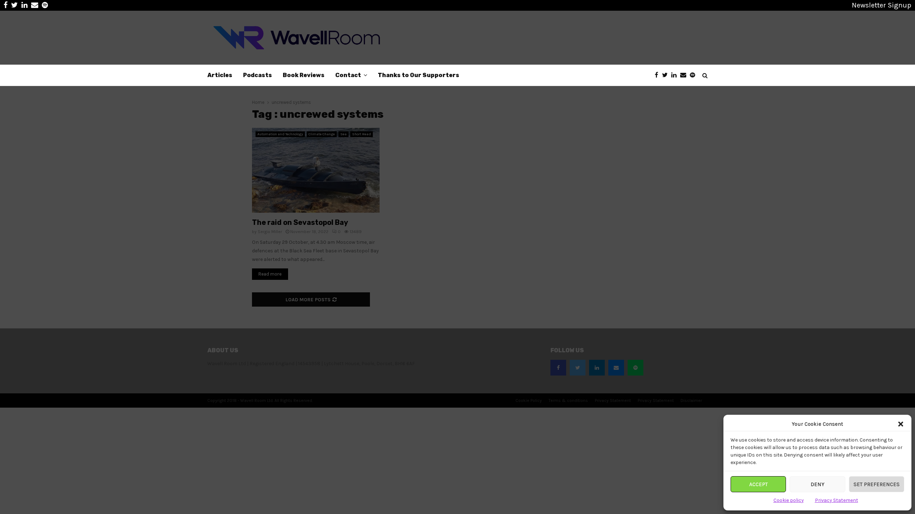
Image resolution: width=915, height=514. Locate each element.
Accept (758, 484)
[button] (900, 424)
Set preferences (877, 484)
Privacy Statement (836, 500)
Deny (818, 484)
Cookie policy (788, 500)
